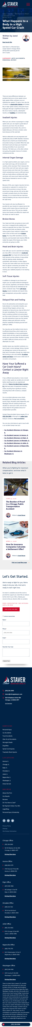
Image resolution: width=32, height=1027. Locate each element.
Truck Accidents (7, 736)
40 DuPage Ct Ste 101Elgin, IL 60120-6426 (11, 891)
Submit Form (6, 661)
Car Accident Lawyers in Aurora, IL (16, 435)
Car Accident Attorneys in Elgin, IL (16, 438)
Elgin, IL (5, 768)
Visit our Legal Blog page (19, 563)
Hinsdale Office (8, 903)
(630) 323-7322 (9, 907)
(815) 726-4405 (9, 928)
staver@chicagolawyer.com (13, 694)
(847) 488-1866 (9, 886)
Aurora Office (7, 861)
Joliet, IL (5, 774)
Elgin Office (7, 882)
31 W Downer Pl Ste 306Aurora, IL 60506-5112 (11, 870)
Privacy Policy (7, 826)
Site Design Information (9, 831)
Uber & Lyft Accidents (9, 739)
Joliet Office (7, 924)
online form (24, 416)
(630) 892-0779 (9, 865)
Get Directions (8, 704)
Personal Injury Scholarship (11, 812)
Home (4, 14)
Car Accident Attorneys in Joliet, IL (16, 443)
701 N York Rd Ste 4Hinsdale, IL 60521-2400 (12, 912)
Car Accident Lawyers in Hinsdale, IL (16, 440)
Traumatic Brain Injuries (10, 752)
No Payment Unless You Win (11, 806)
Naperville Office (9, 945)
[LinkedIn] (8, 820)
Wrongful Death (7, 742)
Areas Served (7, 784)
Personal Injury (9, 60)
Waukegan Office (9, 965)
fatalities (12, 113)
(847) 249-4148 (9, 970)
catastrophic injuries (16, 104)
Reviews (5, 799)
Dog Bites (6, 746)
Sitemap (5, 829)
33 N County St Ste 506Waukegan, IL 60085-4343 (12, 974)
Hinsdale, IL (6, 771)
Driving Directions (10, 854)
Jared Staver (21, 515)
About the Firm (7, 793)
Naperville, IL (7, 777)
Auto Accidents (18, 58)
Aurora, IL (6, 761)
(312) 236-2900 (7, 416)
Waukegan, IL (7, 781)
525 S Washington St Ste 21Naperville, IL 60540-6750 (13, 953)
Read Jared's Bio (7, 42)
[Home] (16, 680)
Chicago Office (8, 840)
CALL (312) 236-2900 (11, 609)
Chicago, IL (6, 765)
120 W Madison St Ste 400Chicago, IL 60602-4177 (13, 699)
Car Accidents (7, 733)
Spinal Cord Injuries (9, 749)
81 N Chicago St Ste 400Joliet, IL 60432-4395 (12, 932)
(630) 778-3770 (9, 949)
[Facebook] (4, 820)
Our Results (6, 796)
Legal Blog (10, 14)
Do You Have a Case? (9, 803)
